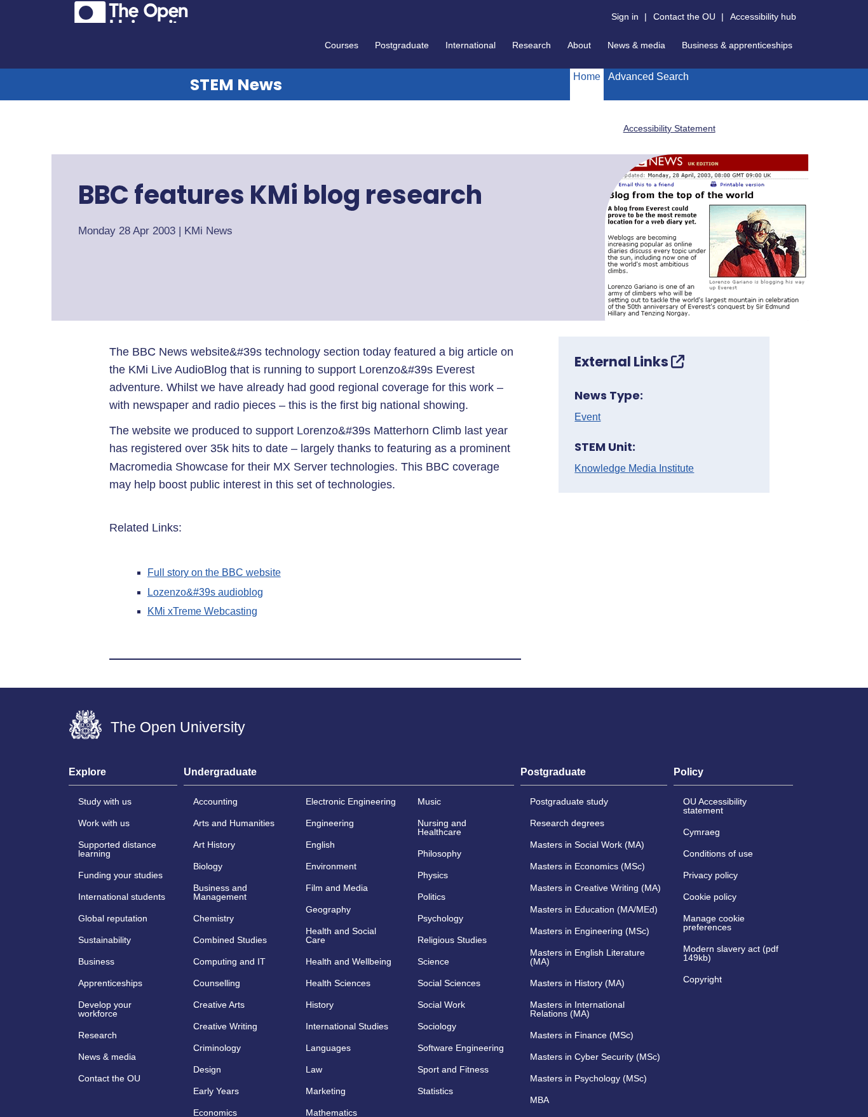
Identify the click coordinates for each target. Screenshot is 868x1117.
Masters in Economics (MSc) (587, 866)
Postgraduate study (569, 801)
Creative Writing (225, 1026)
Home (586, 76)
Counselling (216, 983)
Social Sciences (448, 983)
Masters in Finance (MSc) (582, 1035)
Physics (432, 875)
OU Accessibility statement (715, 805)
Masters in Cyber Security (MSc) (595, 1057)
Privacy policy (710, 875)
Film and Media (337, 888)
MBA (539, 1100)
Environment (331, 866)
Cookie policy (709, 897)
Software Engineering (460, 1048)
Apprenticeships (110, 983)
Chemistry (213, 918)
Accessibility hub (763, 16)
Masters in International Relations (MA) (577, 1009)
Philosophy (439, 853)
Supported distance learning (117, 849)
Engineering (330, 823)
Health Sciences (338, 983)
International (470, 45)
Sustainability (104, 940)
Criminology (217, 1048)
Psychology (440, 918)
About (579, 45)
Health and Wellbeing (348, 961)
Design (207, 1069)
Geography (328, 909)
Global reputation (112, 918)
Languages (328, 1048)
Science (433, 961)
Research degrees (567, 823)
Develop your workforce (105, 1009)
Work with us (104, 823)
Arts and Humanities (234, 823)
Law (314, 1069)
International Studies (347, 1026)
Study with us (105, 801)
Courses (341, 45)
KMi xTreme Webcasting (202, 611)
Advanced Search (648, 76)
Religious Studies (452, 940)
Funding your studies (120, 875)
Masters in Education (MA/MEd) (594, 909)
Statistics (435, 1091)
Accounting (215, 801)
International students (121, 897)
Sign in (625, 16)
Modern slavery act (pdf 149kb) (730, 953)
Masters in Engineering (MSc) (589, 931)
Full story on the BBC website (214, 573)
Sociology (436, 1026)
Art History (214, 844)
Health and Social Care (341, 935)
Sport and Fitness (453, 1069)
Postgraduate (402, 45)
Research (531, 45)
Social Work (441, 1005)
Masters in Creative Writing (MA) (595, 888)
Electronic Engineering (351, 801)
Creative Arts (219, 1005)
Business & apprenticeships (737, 45)
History (320, 1005)
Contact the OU (684, 16)
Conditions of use (718, 853)
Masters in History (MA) (577, 983)
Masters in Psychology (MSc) (588, 1078)
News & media (636, 45)
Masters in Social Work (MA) (587, 844)
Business (96, 961)
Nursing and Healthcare (441, 827)
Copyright (702, 979)
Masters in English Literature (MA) (587, 957)
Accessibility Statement (669, 128)
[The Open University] (131, 12)
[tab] (123, 776)
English (320, 844)
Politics (431, 897)
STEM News (236, 85)
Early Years (216, 1091)
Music (429, 801)
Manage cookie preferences (714, 922)
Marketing (326, 1091)
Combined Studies (230, 940)
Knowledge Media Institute (634, 469)
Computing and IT (229, 961)
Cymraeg (701, 832)
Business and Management (220, 892)
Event (587, 417)
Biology (207, 866)
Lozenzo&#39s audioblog (205, 592)
